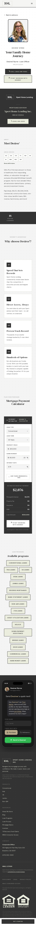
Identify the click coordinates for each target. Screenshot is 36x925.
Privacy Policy (25, 879)
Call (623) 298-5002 (18, 71)
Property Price (12, 445)
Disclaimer (6, 879)
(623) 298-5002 (18, 121)
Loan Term (10, 436)
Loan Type (10, 427)
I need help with (11, 728)
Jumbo (4, 798)
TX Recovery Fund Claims (10, 831)
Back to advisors (12, 15)
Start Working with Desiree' (18, 79)
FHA (3, 791)
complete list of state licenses (16, 872)
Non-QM (5, 801)
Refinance (26, 732)
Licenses (5, 828)
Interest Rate (12, 463)
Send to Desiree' (19, 740)
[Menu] (32, 4)
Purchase (12, 732)
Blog (3, 815)
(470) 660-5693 (8, 855)
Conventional (6, 788)
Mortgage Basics (7, 825)
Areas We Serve (7, 811)
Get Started (18, 921)
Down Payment (12, 453)
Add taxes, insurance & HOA (18, 476)
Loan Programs (7, 818)
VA (3, 795)
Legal (15, 879)
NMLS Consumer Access (10, 835)
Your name (9, 719)
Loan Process (6, 821)
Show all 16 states (9, 163)
